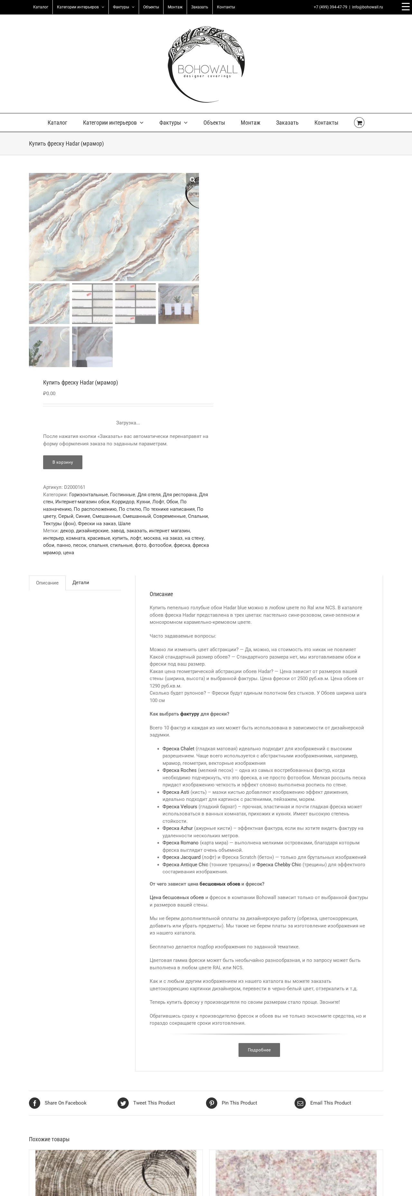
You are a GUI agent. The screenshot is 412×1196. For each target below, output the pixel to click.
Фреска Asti (176, 792)
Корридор (123, 502)
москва (152, 538)
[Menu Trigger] (405, 6)
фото (140, 545)
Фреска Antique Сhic (185, 865)
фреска (182, 545)
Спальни (198, 516)
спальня (98, 545)
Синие (83, 516)
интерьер (53, 538)
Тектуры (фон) (59, 524)
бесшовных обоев (220, 884)
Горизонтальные (88, 495)
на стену (194, 538)
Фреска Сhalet (178, 749)
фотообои (160, 545)
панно (64, 545)
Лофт (158, 502)
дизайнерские (92, 531)
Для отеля (149, 495)
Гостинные (122, 495)
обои (48, 545)
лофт (135, 538)
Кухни (143, 502)
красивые (99, 538)
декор (67, 531)
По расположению (95, 509)
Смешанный (137, 516)
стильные (121, 545)
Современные (169, 516)
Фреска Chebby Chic (278, 865)
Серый (65, 516)
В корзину (62, 462)
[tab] (47, 582)
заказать (136, 531)
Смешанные (106, 516)
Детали (80, 582)
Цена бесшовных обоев (177, 897)
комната (75, 538)
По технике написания (169, 509)
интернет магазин (169, 531)
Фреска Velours (180, 807)
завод (117, 531)
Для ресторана (180, 495)
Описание (47, 583)
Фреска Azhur (178, 828)
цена (68, 552)
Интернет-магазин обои (82, 502)
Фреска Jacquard (182, 857)
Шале (124, 524)
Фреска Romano (181, 843)
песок (80, 545)
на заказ (173, 538)
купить (120, 538)
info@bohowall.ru (367, 7)
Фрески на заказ (97, 524)
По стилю (130, 509)
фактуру (189, 714)
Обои (172, 502)
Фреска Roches (180, 770)
